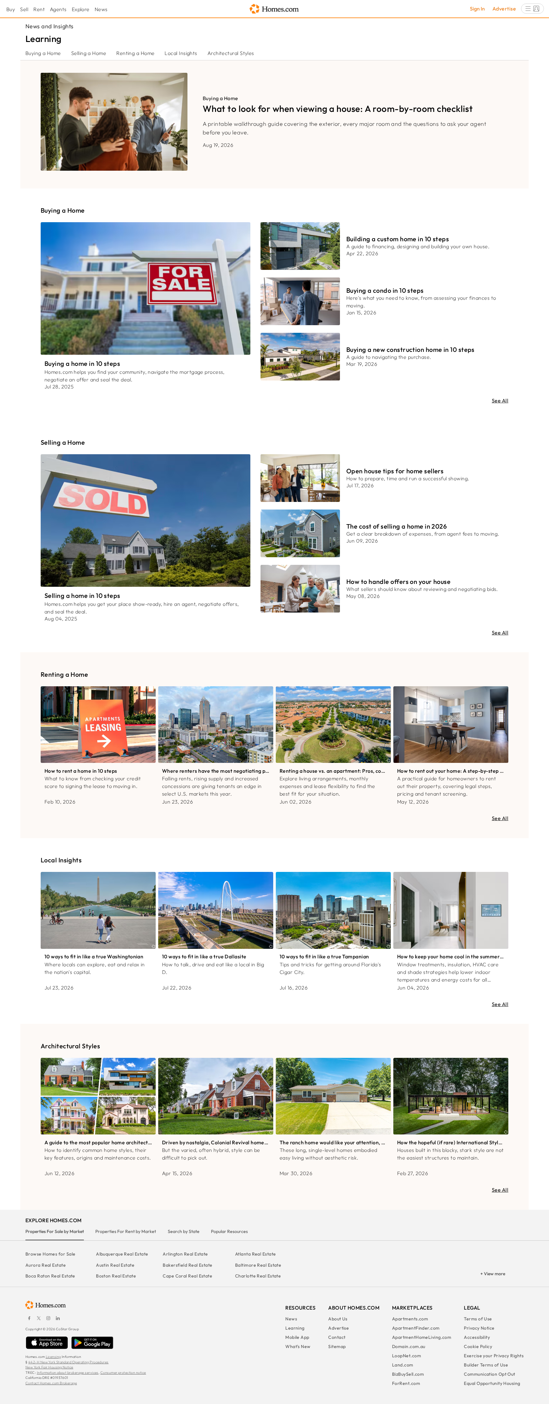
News (101, 9)
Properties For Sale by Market (54, 1231)
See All (500, 400)
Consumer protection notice (123, 1372)
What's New (298, 1346)
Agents (58, 9)
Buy (10, 9)
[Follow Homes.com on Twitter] (39, 1318)
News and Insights (49, 26)
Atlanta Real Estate (255, 1254)
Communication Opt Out (489, 1374)
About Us (338, 1319)
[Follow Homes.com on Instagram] (48, 1318)
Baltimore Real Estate (258, 1265)
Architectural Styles (230, 53)
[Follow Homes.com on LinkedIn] (58, 1318)
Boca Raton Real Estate (50, 1276)
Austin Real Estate (115, 1265)
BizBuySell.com (408, 1374)
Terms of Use (478, 1319)
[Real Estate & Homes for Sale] (274, 9)
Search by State (184, 1231)
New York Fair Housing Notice (49, 1367)
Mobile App (297, 1337)
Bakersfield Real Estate (187, 1265)
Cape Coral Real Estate (187, 1276)
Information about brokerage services (67, 1372)
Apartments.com (410, 1319)
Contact (336, 1337)
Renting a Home (135, 53)
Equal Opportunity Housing (492, 1383)
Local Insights (181, 53)
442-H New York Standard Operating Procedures (68, 1362)
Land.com (402, 1365)
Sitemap (337, 1346)
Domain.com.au (408, 1346)
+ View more (492, 1273)
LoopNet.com (406, 1356)
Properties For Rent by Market (125, 1231)
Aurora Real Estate (45, 1265)
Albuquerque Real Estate (122, 1254)
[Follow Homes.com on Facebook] (29, 1318)
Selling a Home (88, 53)
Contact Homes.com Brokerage (51, 1383)
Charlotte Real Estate (258, 1276)
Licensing (53, 1356)
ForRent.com (406, 1383)
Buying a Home (43, 53)
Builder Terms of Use (486, 1365)
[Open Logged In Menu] (532, 8)
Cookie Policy (478, 1346)
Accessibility (477, 1337)
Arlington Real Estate (185, 1254)
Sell (24, 9)
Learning (295, 1328)
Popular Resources (229, 1231)
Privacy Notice (479, 1328)
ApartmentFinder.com (416, 1328)
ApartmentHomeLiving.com (421, 1337)
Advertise (504, 8)
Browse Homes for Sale (50, 1254)
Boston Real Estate (116, 1276)
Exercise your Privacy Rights (494, 1356)
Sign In (477, 8)
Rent (39, 9)
